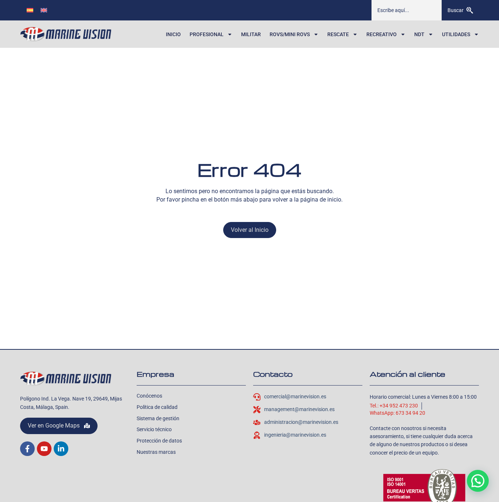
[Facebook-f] (27, 448)
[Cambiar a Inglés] (44, 10)
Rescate (338, 34)
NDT (419, 34)
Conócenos (149, 396)
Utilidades (456, 34)
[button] (478, 481)
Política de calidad (157, 407)
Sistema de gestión (158, 418)
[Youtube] (44, 448)
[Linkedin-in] (61, 448)
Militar (251, 34)
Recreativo (381, 34)
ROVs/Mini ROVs (290, 34)
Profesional (207, 34)
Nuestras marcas (156, 452)
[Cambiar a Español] (30, 10)
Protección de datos (159, 441)
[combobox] (407, 10)
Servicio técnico (154, 429)
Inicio (173, 34)
